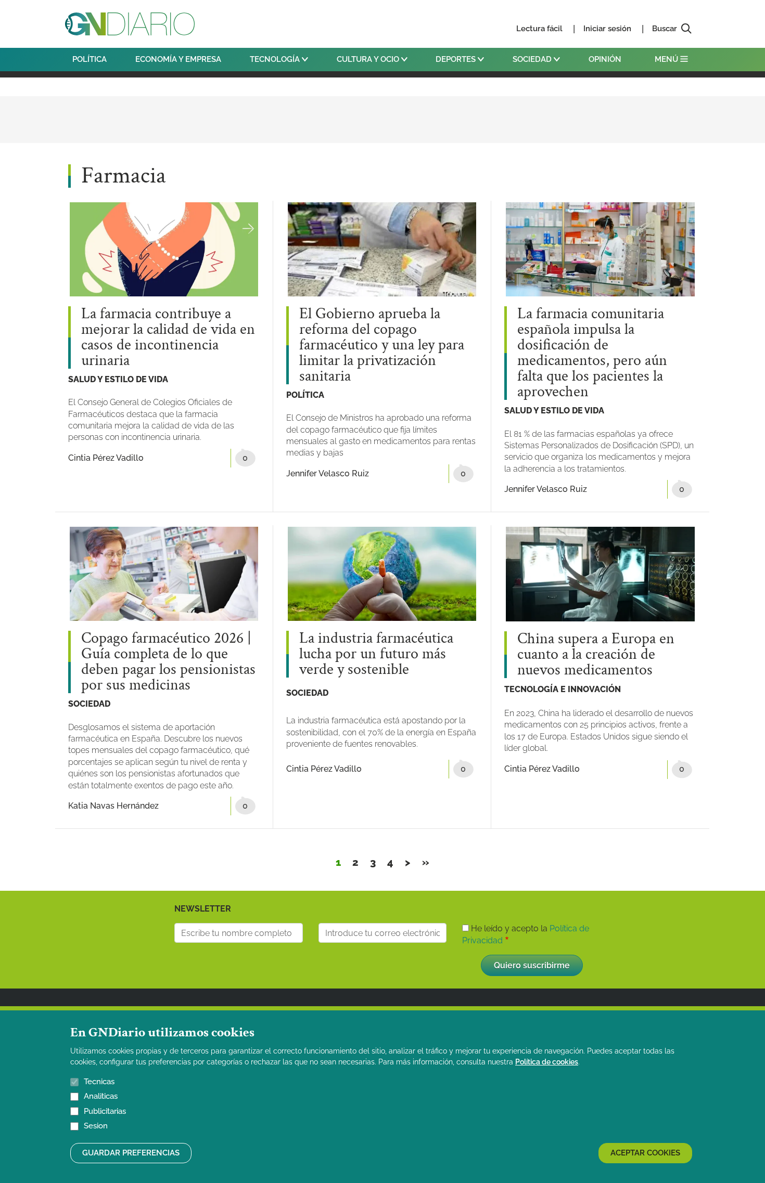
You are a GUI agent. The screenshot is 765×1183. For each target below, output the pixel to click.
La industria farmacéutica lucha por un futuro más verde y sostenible (376, 654)
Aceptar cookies (645, 1153)
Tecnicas (99, 1081)
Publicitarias (105, 1111)
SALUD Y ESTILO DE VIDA (118, 379)
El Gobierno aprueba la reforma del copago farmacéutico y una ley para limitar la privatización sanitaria (381, 345)
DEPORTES (457, 59)
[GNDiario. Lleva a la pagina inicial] (130, 23)
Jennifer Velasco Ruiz (327, 473)
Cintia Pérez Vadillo (106, 458)
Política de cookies (546, 1062)
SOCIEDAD (533, 59)
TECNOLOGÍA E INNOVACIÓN (562, 689)
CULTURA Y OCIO (369, 59)
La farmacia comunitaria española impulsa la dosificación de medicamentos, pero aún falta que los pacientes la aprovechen (592, 353)
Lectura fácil (539, 28)
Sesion (96, 1126)
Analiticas (101, 1096)
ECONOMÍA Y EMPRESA (178, 59)
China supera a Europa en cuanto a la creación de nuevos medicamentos (595, 654)
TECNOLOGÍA (276, 59)
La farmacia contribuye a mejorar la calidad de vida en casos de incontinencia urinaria (168, 337)
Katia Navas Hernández (113, 806)
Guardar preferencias (131, 1153)
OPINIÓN (605, 59)
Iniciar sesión (607, 28)
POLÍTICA (89, 59)
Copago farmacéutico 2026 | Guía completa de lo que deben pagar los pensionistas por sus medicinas (168, 662)
